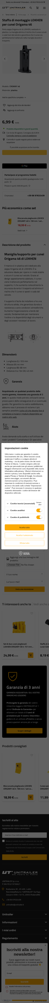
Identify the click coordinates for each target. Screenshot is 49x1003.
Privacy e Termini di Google (21, 476)
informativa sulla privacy (14, 471)
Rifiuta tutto (24, 542)
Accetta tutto (24, 527)
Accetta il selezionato (24, 535)
